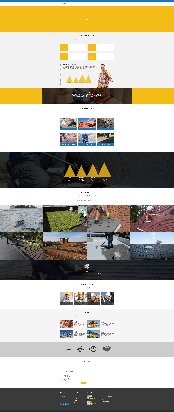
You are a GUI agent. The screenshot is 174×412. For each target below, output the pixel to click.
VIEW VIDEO (87, 99)
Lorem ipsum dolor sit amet (65, 338)
